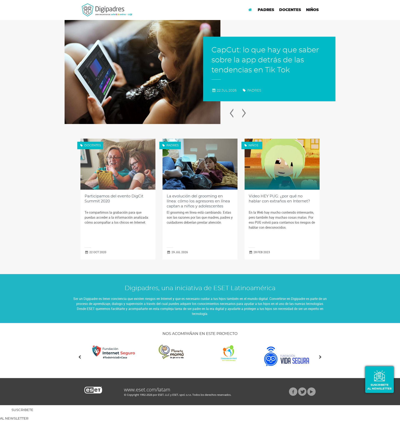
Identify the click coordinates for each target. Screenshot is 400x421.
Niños (312, 10)
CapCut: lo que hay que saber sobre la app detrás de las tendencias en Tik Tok (265, 60)
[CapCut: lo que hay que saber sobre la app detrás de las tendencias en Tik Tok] (142, 72)
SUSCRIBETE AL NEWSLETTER (379, 387)
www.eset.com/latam (147, 389)
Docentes (290, 10)
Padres (266, 10)
